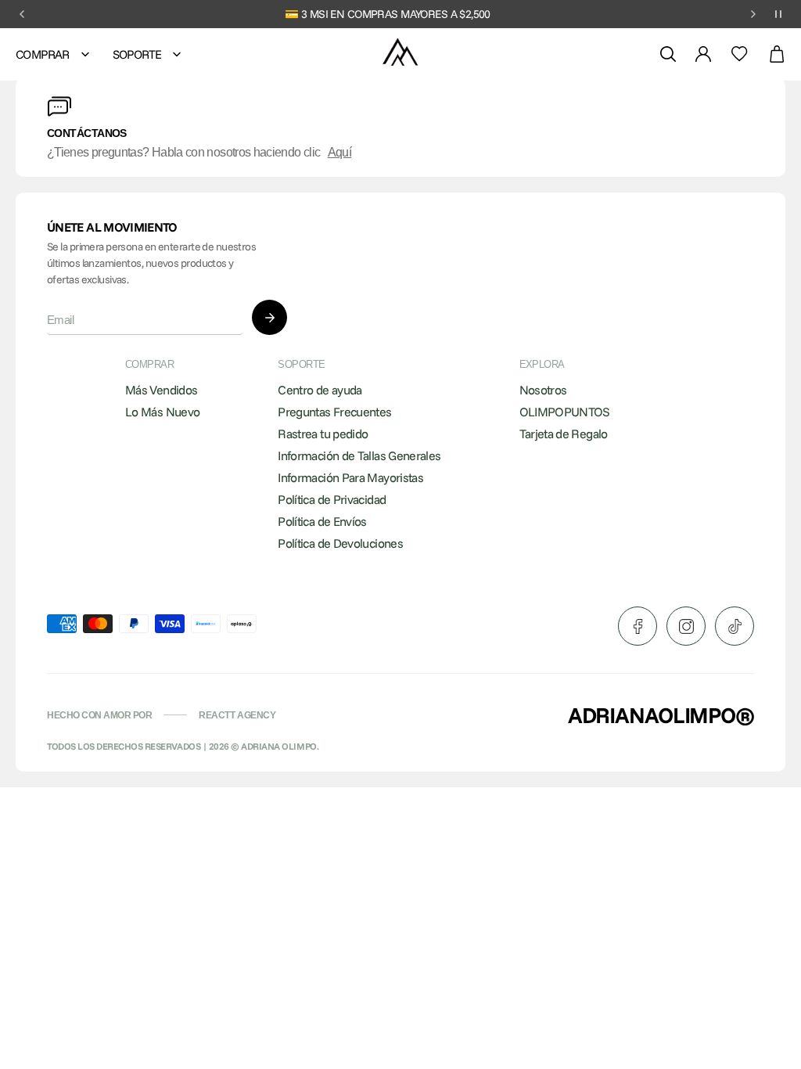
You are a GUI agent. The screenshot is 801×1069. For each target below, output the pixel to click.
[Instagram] (686, 626)
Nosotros (543, 390)
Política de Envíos (322, 521)
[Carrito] (776, 54)
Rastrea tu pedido (323, 433)
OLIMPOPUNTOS (564, 411)
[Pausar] (778, 14)
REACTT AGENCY (237, 715)
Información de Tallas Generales (359, 455)
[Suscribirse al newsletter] (269, 317)
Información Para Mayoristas (350, 477)
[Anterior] (22, 14)
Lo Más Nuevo (162, 411)
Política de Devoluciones (340, 543)
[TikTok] (734, 626)
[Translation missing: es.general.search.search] (668, 54)
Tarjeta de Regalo (563, 433)
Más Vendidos (161, 390)
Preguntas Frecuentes (334, 411)
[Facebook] (637, 626)
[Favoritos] (740, 54)
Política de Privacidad (332, 499)
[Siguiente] (753, 14)
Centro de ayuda (319, 390)
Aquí (339, 152)
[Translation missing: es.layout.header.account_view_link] (703, 54)
